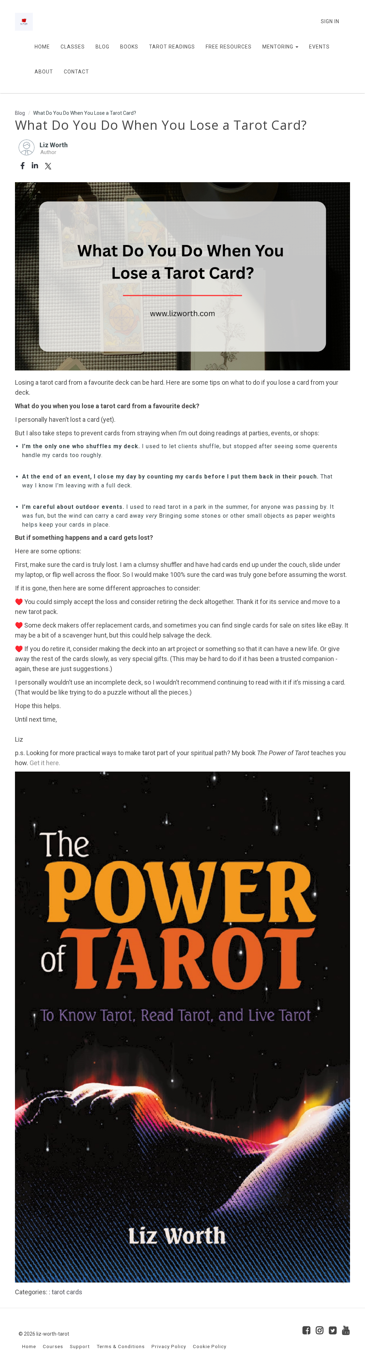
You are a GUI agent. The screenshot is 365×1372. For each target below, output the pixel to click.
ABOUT (44, 72)
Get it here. (45, 763)
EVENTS (319, 47)
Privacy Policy (168, 1346)
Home (29, 1346)
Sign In (330, 21)
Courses (53, 1346)
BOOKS (129, 47)
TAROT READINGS (172, 47)
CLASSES (73, 47)
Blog (20, 113)
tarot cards (67, 1292)
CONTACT (76, 72)
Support (80, 1346)
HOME (42, 47)
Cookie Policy (209, 1346)
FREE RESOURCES (229, 47)
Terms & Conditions (121, 1346)
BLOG (102, 47)
